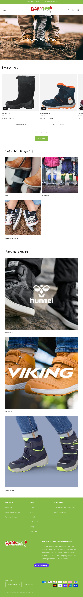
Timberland (34, 522)
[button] (4, 9)
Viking (7, 412)
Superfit (8, 490)
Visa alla (41, 138)
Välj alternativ (20, 124)
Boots (7, 196)
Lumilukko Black (6, 113)
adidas (32, 507)
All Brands (33, 531)
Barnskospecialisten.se (16, 592)
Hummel (8, 333)
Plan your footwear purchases (64, 507)
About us (8, 507)
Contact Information (12, 512)
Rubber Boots (46, 196)
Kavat (32, 512)
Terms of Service (11, 517)
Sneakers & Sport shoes (13, 238)
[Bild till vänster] (36, 132)
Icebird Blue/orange (45, 113)
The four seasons (60, 512)
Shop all (41, 48)
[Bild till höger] (46, 132)
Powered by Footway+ (29, 592)
